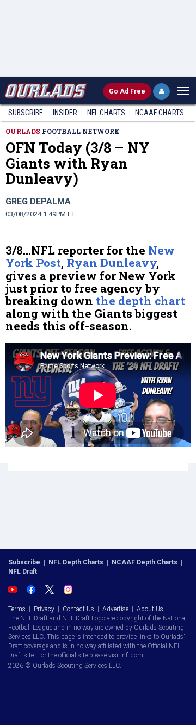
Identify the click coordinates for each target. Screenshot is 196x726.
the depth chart (140, 300)
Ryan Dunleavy (111, 262)
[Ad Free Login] (161, 91)
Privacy (44, 609)
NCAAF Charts (159, 112)
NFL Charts (106, 112)
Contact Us (78, 609)
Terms (17, 609)
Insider (65, 112)
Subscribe (25, 112)
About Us (150, 609)
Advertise (115, 609)
